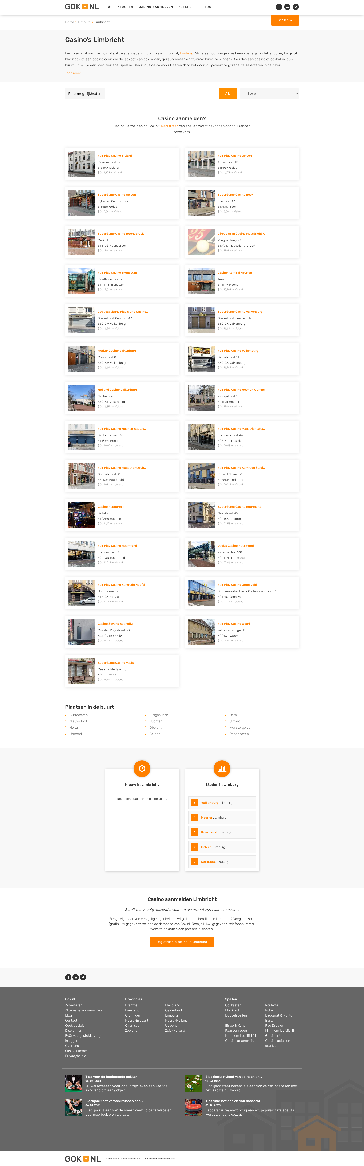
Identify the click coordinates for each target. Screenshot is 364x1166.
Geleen (155, 734)
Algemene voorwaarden (83, 1010)
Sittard (235, 721)
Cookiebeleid (75, 1025)
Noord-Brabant (136, 1020)
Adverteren (73, 1005)
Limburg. (187, 53)
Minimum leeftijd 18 (280, 1031)
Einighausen (159, 715)
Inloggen (124, 6)
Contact (71, 1020)
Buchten (156, 721)
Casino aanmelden (79, 1051)
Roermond (209, 832)
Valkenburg (210, 803)
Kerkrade (208, 862)
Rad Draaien (274, 1025)
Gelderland (173, 1010)
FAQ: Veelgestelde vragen (84, 1036)
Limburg (84, 22)
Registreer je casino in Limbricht (182, 942)
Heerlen (207, 817)
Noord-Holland (176, 1020)
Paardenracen (236, 1031)
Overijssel (132, 1025)
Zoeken (185, 6)
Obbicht (156, 728)
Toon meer (73, 73)
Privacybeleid (75, 1056)
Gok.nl (70, 999)
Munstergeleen (241, 728)
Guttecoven (79, 715)
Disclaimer (73, 1031)
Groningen (133, 1015)
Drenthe (131, 1005)
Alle (227, 93)
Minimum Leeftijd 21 (240, 1036)
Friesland (132, 1010)
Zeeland (131, 1031)
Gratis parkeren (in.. (240, 1041)
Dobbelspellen (236, 1015)
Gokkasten (233, 1005)
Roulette (271, 1005)
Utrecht (171, 1025)
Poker (269, 1010)
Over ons (72, 1046)
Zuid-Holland (175, 1031)
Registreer (169, 126)
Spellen (283, 20)
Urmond (76, 734)
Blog (207, 6)
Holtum (75, 728)
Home (69, 22)
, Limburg (213, 803)
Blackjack (232, 1010)
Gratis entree (275, 1036)
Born (233, 715)
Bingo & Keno (235, 1025)
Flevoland (172, 1005)
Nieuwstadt (78, 721)
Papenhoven (239, 734)
